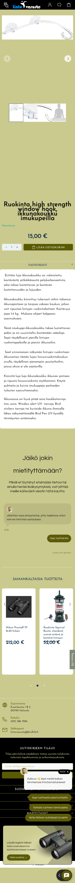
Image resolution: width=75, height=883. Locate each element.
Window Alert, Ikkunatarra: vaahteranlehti (55, 631)
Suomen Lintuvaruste (26, 4)
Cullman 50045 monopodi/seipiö (18, 629)
